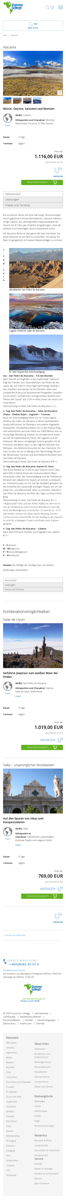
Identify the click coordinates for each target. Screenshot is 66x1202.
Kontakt (29, 1020)
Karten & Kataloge (43, 1168)
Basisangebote (44, 1096)
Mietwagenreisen (43, 1062)
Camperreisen (42, 1081)
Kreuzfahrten (41, 1071)
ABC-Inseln (11, 1042)
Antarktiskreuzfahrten (30, 1016)
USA (8, 1170)
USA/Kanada (9, 1016)
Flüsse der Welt (13, 1096)
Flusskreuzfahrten (11, 1020)
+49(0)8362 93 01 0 (24, 964)
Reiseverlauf (12, 194)
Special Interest (42, 1076)
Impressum (25, 1023)
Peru (8, 1155)
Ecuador (10, 1086)
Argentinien (11, 1052)
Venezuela (11, 1175)
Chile (8, 1072)
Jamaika (10, 1111)
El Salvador (11, 1091)
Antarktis (10, 1047)
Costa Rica (11, 1077)
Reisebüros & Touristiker (47, 1173)
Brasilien (10, 1067)
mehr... (18, 696)
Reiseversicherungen (44, 1125)
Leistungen (12, 199)
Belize (9, 1057)
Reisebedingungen (47, 1020)
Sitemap (40, 1023)
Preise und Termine (17, 205)
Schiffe (38, 1116)
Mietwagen (40, 1101)
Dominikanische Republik (18, 1082)
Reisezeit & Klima (43, 1140)
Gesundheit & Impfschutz (47, 1150)
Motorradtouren (43, 1066)
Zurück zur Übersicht (15, 935)
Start (5, 35)
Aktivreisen (40, 1048)
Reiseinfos (41, 1135)
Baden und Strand (44, 1086)
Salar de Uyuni (14, 619)
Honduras (11, 1106)
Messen (38, 1178)
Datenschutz (9, 1023)
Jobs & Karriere (42, 1183)
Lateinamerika (41, 1013)
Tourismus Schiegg (20, 1013)
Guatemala (11, 1101)
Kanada (10, 1116)
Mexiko (9, 1131)
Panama (10, 1145)
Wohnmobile (41, 1111)
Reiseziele (12, 1037)
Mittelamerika (13, 1135)
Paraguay (10, 1150)
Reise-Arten (42, 1044)
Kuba (8, 1126)
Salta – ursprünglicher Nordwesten (28, 764)
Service (39, 1158)
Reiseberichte (41, 1155)
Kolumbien (11, 1121)
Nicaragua (11, 1140)
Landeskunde (41, 1145)
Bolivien (10, 1062)
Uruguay (10, 1165)
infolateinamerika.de (14, 970)
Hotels (38, 1106)
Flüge (37, 1120)
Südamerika (12, 1160)
